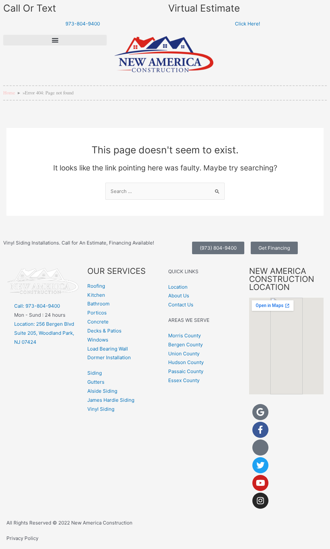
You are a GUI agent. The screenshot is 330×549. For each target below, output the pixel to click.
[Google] (260, 412)
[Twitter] (260, 465)
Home (9, 92)
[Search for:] (165, 191)
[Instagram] (260, 501)
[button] (55, 40)
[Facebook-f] (260, 430)
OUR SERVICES (116, 271)
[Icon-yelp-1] (260, 447)
